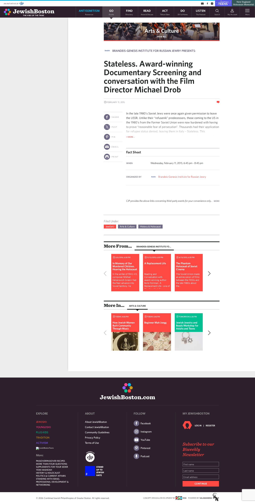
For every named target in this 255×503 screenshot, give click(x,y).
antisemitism (89, 12)
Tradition (42, 437)
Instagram (146, 431)
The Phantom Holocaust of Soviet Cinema (186, 266)
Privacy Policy (92, 437)
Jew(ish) (110, 226)
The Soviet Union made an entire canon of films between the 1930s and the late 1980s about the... (188, 280)
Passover (41, 460)
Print (115, 157)
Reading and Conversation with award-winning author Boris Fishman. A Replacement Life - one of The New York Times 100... (157, 283)
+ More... (130, 137)
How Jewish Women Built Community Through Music (124, 325)
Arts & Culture (161, 30)
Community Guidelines (97, 432)
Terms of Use (92, 442)
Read (147, 12)
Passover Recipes (55, 460)
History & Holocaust (150, 226)
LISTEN (200, 12)
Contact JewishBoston (97, 427)
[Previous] (106, 273)
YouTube (145, 439)
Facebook (146, 423)
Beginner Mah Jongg (155, 322)
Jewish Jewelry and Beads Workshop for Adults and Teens (187, 325)
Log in (198, 425)
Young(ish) (43, 427)
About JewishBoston (96, 421)
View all (162, 36)
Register (210, 425)
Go (111, 12)
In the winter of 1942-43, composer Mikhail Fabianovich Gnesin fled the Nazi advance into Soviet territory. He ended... (125, 281)
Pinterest (145, 448)
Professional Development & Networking (52, 483)
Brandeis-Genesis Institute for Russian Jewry (182, 176)
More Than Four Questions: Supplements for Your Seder (52, 465)
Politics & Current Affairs (51, 475)
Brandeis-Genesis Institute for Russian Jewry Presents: (154, 50)
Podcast (145, 456)
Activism (42, 442)
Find (129, 12)
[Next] (208, 273)
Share (115, 117)
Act (165, 12)
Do (183, 12)
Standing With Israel (48, 478)
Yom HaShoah (44, 469)
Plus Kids (42, 432)
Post (114, 127)
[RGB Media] (181, 498)
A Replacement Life (155, 263)
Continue (201, 483)
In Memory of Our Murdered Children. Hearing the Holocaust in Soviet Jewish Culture (125, 269)
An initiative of (11, 3)
